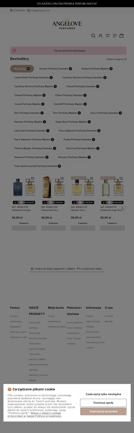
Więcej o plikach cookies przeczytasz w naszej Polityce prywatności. (35, 414)
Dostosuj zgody (103, 402)
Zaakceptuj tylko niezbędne (103, 394)
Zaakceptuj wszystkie (103, 411)
